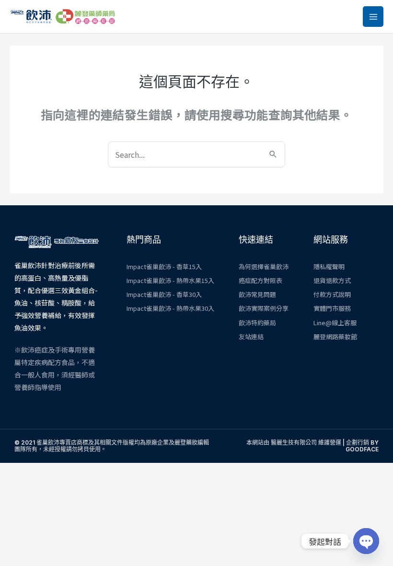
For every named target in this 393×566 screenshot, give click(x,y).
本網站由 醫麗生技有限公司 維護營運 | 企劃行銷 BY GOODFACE (312, 446)
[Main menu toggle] (373, 16)
